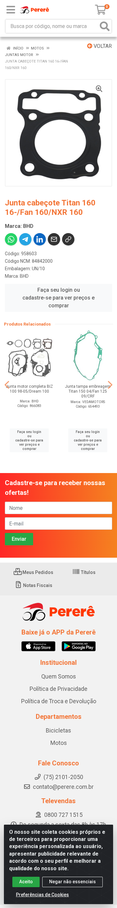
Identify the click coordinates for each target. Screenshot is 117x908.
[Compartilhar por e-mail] (54, 239)
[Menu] (11, 10)
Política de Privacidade (58, 689)
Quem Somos (58, 676)
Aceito (26, 881)
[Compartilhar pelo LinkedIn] (39, 239)
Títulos (88, 572)
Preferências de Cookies (42, 894)
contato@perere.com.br (63, 787)
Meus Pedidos (37, 572)
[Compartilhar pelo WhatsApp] (11, 239)
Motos (58, 743)
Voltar (102, 46)
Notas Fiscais (37, 585)
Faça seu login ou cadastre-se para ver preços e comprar (58, 298)
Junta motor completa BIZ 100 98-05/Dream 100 (29, 389)
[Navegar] (7, 385)
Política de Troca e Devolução (58, 701)
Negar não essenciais (72, 881)
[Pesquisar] (104, 26)
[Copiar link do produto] (68, 239)
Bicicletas (58, 730)
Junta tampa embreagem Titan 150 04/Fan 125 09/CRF (87, 391)
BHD (24, 276)
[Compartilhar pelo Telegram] (25, 239)
